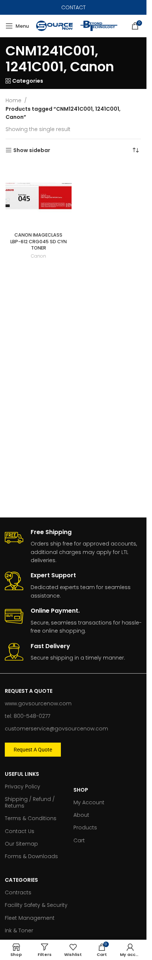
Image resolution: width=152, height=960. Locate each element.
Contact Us (19, 831)
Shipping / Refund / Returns (30, 802)
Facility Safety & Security (36, 905)
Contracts (18, 892)
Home (13, 100)
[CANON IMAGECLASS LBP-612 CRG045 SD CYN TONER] (39, 196)
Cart (79, 840)
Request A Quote (28, 691)
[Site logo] (54, 25)
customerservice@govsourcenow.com (56, 728)
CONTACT (73, 7)
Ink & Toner (19, 930)
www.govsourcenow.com (38, 703)
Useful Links (22, 774)
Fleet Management (30, 918)
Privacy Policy (22, 786)
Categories (21, 880)
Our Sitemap (21, 843)
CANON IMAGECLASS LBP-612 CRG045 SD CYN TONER (38, 241)
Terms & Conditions (30, 818)
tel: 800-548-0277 (27, 716)
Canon (38, 256)
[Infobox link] (73, 547)
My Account (88, 802)
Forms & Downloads (31, 856)
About (81, 815)
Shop (80, 790)
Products (85, 827)
